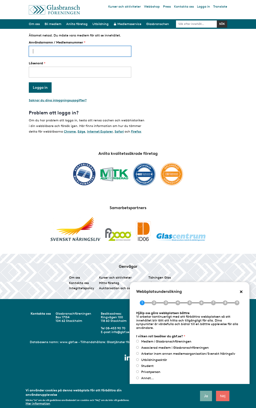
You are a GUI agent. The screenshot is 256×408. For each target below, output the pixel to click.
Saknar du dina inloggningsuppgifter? (58, 100)
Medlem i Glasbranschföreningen (166, 341)
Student (147, 366)
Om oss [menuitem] (34, 24)
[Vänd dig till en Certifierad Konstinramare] (144, 174)
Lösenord (36, 63)
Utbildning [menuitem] (100, 24)
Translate (220, 6)
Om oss (74, 277)
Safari (119, 131)
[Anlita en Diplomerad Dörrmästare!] (171, 174)
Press (167, 6)
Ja (206, 396)
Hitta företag (109, 283)
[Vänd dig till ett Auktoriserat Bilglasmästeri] (84, 174)
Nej (222, 396)
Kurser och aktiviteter (124, 6)
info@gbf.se (120, 332)
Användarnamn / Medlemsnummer (56, 42)
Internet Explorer (100, 131)
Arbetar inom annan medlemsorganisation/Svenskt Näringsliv (188, 354)
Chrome (70, 131)
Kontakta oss (184, 6)
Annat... (147, 378)
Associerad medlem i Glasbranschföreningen (175, 348)
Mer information (38, 403)
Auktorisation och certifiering (121, 288)
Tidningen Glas (159, 277)
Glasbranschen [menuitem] (157, 24)
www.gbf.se (69, 342)
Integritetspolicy (81, 288)
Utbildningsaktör (154, 360)
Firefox (136, 131)
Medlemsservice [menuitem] (129, 24)
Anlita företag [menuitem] (77, 24)
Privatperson (150, 372)
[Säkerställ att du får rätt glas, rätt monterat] (114, 174)
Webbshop (152, 6)
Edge (81, 131)
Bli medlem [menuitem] (53, 24)
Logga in (203, 6)
